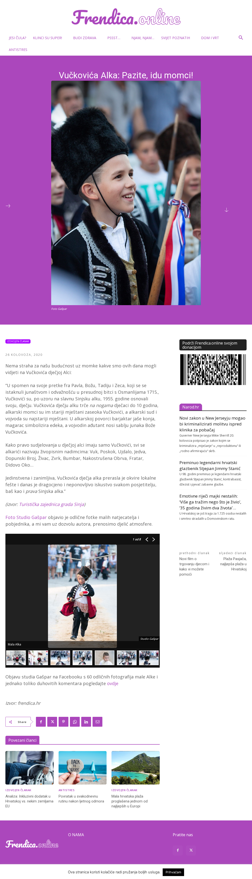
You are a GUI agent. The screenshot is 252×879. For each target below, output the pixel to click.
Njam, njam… (142, 37)
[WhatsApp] (75, 722)
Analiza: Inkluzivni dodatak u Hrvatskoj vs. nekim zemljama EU (29, 801)
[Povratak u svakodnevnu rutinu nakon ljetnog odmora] (83, 768)
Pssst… (113, 37)
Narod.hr (190, 407)
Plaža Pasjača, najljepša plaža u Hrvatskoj (233, 564)
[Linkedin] (86, 722)
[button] (241, 38)
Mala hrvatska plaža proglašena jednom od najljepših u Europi (129, 801)
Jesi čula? (17, 37)
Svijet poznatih (175, 37)
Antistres (18, 49)
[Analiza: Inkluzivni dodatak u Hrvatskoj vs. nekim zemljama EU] (29, 768)
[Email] (97, 722)
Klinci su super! (47, 37)
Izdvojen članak (18, 341)
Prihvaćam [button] (173, 872)
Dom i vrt (210, 37)
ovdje (112, 683)
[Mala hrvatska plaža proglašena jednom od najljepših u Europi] (135, 768)
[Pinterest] (63, 722)
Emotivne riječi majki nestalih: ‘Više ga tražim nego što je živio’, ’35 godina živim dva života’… (210, 502)
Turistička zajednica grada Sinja (51, 504)
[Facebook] (41, 722)
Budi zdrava (84, 37)
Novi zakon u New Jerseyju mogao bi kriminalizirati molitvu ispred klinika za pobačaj (212, 424)
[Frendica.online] (126, 16)
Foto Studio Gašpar (26, 517)
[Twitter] (52, 722)
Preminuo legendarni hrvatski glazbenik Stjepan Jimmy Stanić (209, 465)
